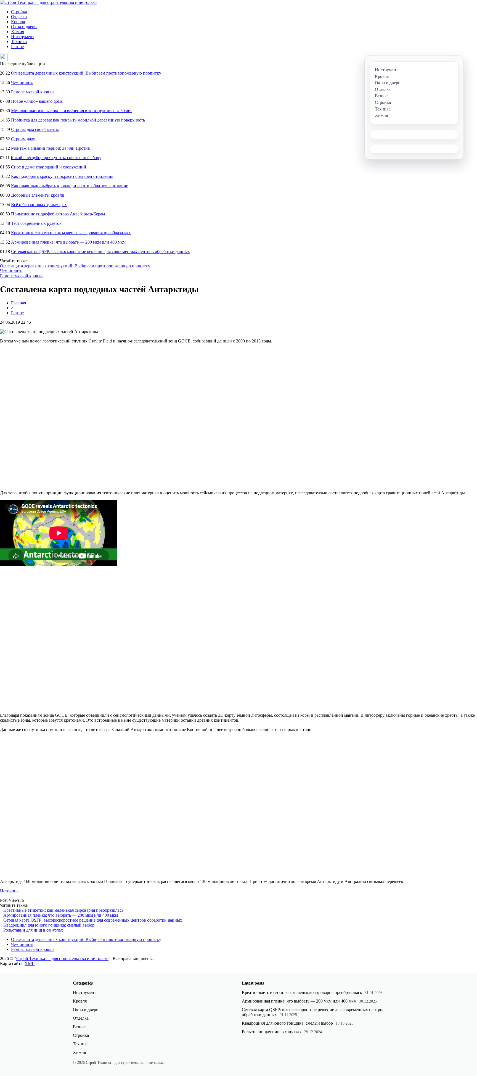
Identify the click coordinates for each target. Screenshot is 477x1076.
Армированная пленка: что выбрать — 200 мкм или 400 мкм (68, 242)
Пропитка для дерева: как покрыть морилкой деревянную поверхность (78, 120)
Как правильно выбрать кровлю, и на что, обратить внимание (69, 185)
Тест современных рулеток (36, 223)
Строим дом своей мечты (35, 129)
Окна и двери (24, 26)
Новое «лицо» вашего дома (37, 101)
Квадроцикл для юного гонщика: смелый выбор (48, 925)
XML (30, 963)
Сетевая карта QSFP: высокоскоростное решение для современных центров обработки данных (100, 251)
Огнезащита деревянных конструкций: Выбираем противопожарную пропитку (86, 73)
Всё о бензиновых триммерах (39, 204)
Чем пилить (22, 82)
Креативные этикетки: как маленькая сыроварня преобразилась (71, 232)
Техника (19, 41)
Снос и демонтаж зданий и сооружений (48, 167)
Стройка (19, 11)
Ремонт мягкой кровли (32, 91)
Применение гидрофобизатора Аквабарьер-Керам (58, 214)
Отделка (19, 16)
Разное (17, 46)
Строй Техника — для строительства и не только (62, 958)
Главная (18, 302)
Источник (9, 890)
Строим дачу (23, 138)
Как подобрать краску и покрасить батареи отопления (62, 176)
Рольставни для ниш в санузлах (33, 930)
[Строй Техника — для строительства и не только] (48, 2)
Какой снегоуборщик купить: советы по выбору (56, 157)
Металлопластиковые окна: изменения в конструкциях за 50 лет (71, 110)
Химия (17, 31)
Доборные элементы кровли (37, 195)
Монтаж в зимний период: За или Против (50, 148)
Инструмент (22, 36)
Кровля (18, 21)
